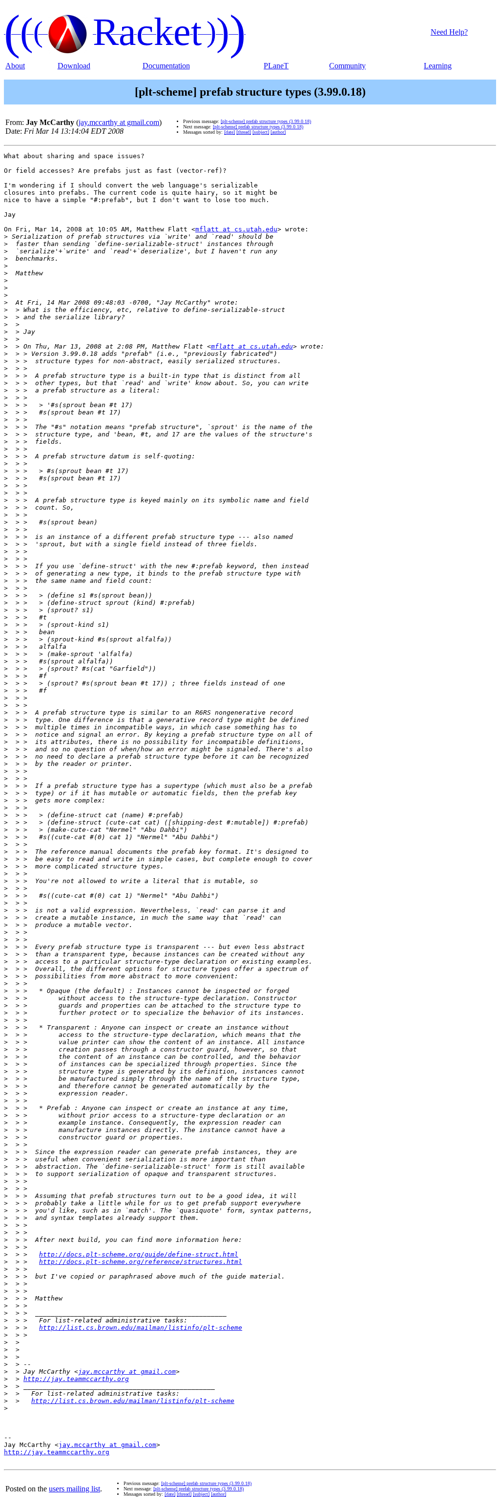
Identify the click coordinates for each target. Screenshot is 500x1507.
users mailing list (74, 1489)
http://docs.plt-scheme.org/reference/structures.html (140, 1261)
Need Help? (449, 32)
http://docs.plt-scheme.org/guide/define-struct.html (138, 1254)
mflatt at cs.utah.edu (236, 229)
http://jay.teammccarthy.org (76, 1379)
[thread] (243, 132)
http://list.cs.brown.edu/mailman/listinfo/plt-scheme (140, 1327)
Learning (438, 66)
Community (347, 66)
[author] (278, 132)
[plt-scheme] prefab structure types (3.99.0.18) (266, 121)
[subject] (260, 132)
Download (74, 66)
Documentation (166, 66)
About (15, 66)
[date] (229, 132)
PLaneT (276, 66)
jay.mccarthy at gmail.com (119, 122)
